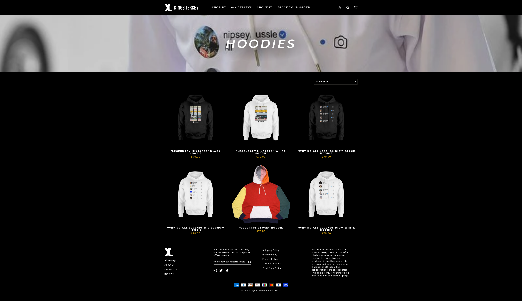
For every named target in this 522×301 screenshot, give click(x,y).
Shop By (219, 7)
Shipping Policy (270, 250)
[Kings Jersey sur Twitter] (221, 270)
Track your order (293, 7)
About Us (169, 264)
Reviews (169, 273)
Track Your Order (271, 268)
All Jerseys (241, 7)
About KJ (265, 7)
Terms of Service (272, 263)
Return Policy (269, 254)
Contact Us (170, 269)
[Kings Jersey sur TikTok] (227, 270)
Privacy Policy (270, 259)
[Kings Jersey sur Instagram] (215, 270)
